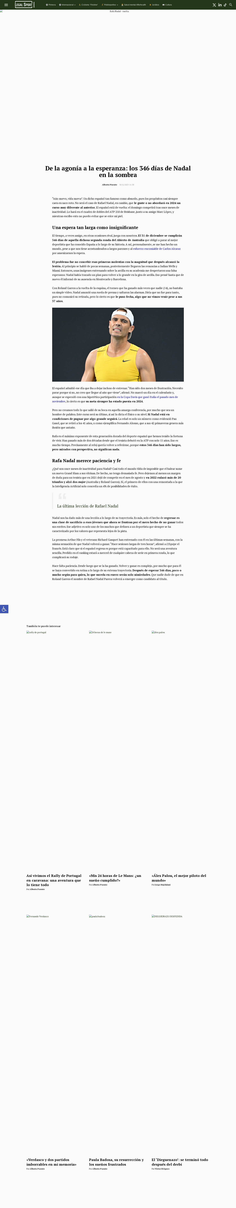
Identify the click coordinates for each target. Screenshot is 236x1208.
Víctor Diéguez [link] (162, 1169)
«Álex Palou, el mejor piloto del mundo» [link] (179, 877)
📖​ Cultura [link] (167, 5)
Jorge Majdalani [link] (162, 884)
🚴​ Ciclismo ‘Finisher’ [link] (88, 5)
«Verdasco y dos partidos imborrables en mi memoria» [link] (51, 1161)
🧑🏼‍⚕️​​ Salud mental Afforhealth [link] (133, 5)
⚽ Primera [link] (51, 5)
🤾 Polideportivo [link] (108, 5)
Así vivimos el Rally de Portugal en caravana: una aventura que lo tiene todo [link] (53, 880)
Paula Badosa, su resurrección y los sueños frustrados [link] (116, 1161)
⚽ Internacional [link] (66, 5)
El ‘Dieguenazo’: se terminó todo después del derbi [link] (180, 1161)
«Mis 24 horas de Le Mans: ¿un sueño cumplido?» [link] (115, 877)
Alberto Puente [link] (109, 184)
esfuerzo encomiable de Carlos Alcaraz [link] (157, 249)
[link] (4, 609)
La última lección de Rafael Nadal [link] (87, 506)
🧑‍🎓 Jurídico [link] (154, 5)
